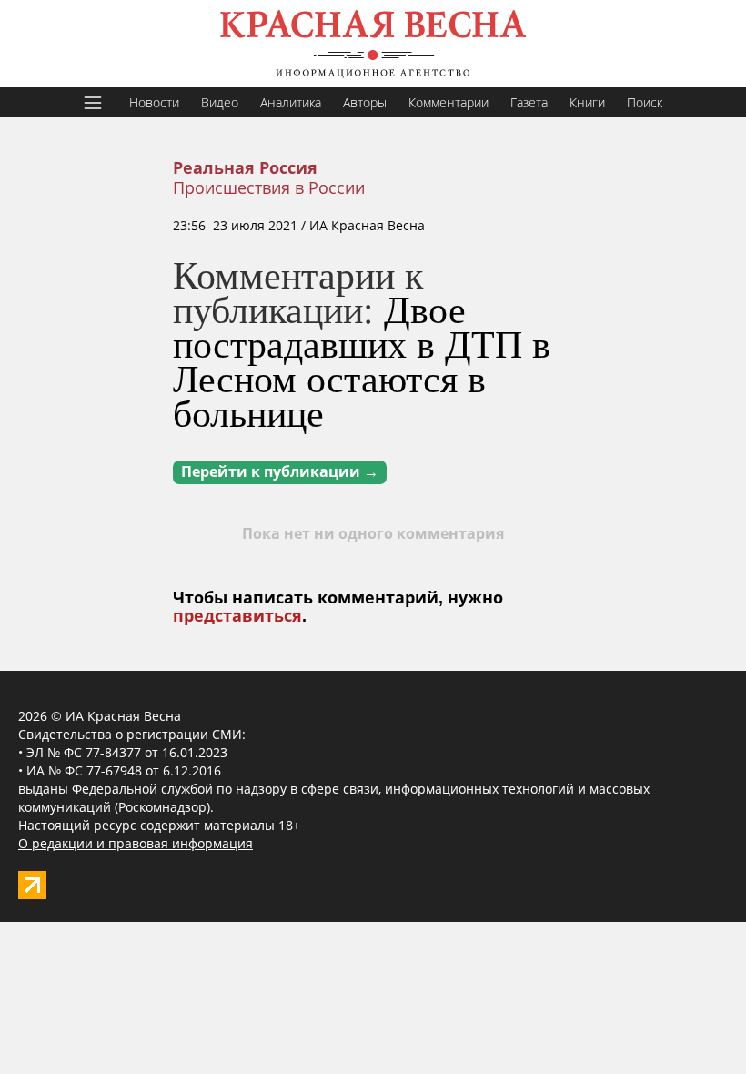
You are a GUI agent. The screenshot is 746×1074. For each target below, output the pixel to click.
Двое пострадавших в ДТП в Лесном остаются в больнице (361, 360)
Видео (219, 102)
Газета (529, 102)
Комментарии (448, 102)
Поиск (644, 102)
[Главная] (373, 43)
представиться (237, 616)
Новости (154, 102)
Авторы (365, 102)
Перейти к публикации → (279, 472)
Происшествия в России (269, 187)
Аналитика (290, 102)
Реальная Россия (245, 168)
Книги (587, 102)
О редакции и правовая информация (135, 843)
